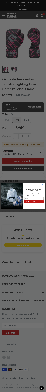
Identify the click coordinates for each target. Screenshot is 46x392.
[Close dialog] (43, 184)
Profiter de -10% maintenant (33, 201)
